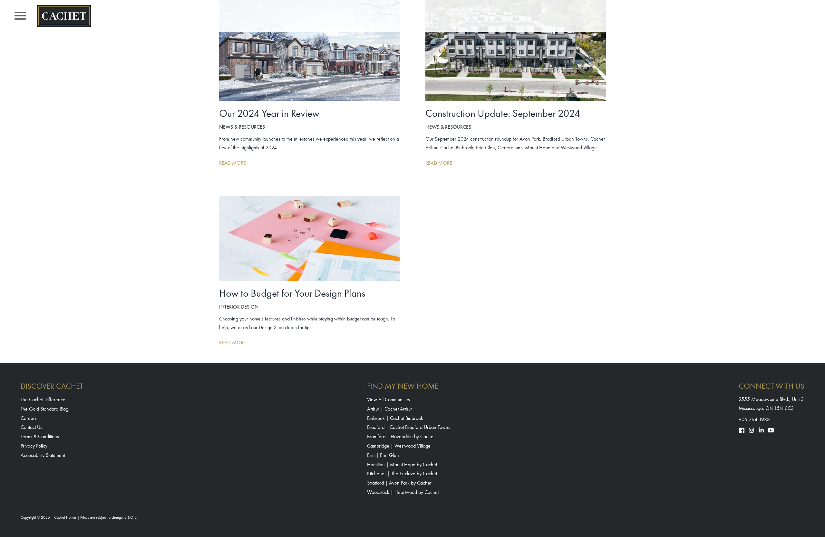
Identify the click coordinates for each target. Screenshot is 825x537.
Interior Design (238, 306)
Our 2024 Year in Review (269, 113)
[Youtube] (771, 430)
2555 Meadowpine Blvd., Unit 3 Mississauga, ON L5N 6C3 (771, 403)
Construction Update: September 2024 (502, 113)
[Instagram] (751, 430)
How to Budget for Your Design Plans (292, 293)
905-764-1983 (754, 419)
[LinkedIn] (761, 430)
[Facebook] (742, 430)
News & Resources (242, 127)
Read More (232, 163)
